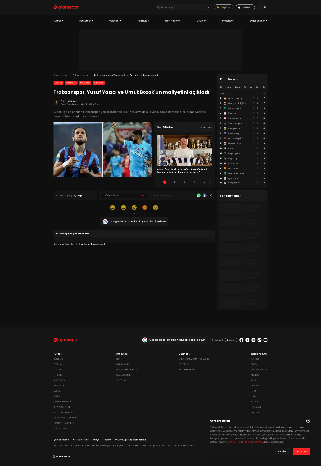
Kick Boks (256, 385)
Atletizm (255, 375)
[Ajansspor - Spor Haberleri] (66, 7)
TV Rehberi (228, 20)
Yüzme (254, 396)
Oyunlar (201, 20)
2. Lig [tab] (237, 87)
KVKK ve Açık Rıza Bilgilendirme (130, 439)
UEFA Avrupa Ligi (62, 407)
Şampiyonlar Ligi (62, 401)
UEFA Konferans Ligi (64, 412)
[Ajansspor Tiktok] (259, 340)
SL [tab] (221, 87)
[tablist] (242, 87)
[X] (211, 195)
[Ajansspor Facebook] (241, 340)
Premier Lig (59, 385)
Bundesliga (60, 380)
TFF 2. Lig (58, 369)
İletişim (107, 439)
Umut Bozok (85, 83)
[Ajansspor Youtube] (265, 340)
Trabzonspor (71, 83)
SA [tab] (257, 87)
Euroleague (122, 364)
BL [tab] (264, 87)
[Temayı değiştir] (262, 7)
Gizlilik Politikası (81, 439)
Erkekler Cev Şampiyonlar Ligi (194, 359)
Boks (253, 380)
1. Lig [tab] (229, 87)
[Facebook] (205, 195)
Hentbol (255, 359)
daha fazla (206, 127)
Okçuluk (255, 412)
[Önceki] (159, 182)
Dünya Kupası (60, 428)
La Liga (57, 391)
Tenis (253, 391)
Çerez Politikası (61, 439)
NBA (118, 359)
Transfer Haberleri (64, 423)
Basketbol (85, 20)
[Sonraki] (209, 182)
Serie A (57, 396)
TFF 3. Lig (58, 375)
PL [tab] (245, 87)
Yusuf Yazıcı (98, 83)
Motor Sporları (259, 369)
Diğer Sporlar (257, 20)
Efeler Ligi (184, 364)
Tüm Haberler (173, 20)
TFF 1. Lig (58, 364)
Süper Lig (58, 83)
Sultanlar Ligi (186, 369)
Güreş (254, 364)
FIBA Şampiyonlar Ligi (127, 369)
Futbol (57, 20)
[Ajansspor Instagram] (253, 340)
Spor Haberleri (61, 75)
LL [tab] (251, 87)
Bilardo (255, 401)
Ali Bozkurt (73, 101)
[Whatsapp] (199, 195)
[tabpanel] (242, 138)
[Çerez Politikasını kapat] (308, 421)
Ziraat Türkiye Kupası (65, 417)
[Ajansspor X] (247, 340)
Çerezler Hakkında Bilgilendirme (245, 442)
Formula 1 (143, 20)
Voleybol (114, 20)
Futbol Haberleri (80, 75)
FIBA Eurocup (123, 375)
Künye (96, 439)
